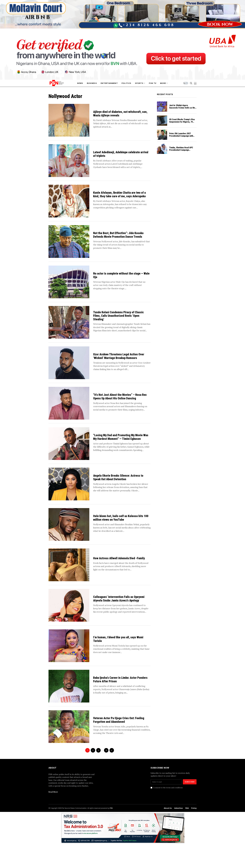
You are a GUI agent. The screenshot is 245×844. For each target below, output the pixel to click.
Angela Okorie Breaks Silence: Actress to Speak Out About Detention (118, 477)
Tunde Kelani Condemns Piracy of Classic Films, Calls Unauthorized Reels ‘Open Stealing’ (118, 316)
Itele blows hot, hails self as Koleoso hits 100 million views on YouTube (120, 517)
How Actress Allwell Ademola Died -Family (119, 558)
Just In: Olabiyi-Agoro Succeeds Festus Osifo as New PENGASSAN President (182, 107)
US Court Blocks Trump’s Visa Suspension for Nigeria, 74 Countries (182, 121)
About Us (168, 808)
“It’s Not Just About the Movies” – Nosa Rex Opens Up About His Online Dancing (120, 396)
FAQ (187, 808)
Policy (194, 808)
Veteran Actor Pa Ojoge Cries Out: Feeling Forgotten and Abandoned (118, 720)
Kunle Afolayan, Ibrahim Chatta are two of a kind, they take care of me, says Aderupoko (119, 194)
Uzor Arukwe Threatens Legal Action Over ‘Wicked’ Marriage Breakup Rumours (118, 356)
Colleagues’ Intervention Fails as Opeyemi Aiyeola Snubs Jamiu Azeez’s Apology (118, 598)
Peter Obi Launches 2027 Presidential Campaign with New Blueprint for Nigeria (181, 136)
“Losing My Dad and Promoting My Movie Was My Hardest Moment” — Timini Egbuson (120, 437)
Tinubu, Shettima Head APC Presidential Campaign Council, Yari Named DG (181, 150)
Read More (53, 792)
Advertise (178, 808)
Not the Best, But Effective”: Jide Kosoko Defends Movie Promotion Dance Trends (118, 234)
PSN (111, 808)
